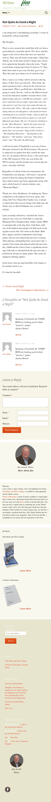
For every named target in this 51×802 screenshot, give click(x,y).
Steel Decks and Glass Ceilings (13, 491)
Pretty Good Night (13, 286)
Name (5, 412)
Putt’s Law (9, 708)
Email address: (10, 630)
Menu (4, 12)
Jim (42, 26)
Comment (7, 395)
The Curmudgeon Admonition (32, 289)
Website (6, 423)
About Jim (13, 737)
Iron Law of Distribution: (14, 683)
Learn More (25, 608)
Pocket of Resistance (9, 496)
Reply (20, 334)
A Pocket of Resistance (28, 26)
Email (5, 418)
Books (22, 502)
